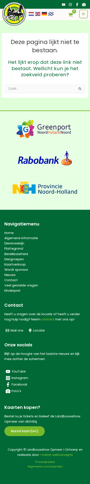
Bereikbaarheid (16, 254)
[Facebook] (77, 4)
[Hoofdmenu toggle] (83, 14)
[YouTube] (63, 4)
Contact (11, 280)
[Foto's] (84, 4)
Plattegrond (13, 248)
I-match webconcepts (56, 455)
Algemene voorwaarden (45, 466)
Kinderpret (12, 290)
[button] (24, 431)
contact (47, 319)
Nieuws (10, 275)
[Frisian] (51, 14)
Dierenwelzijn (14, 243)
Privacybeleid (45, 462)
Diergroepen (14, 259)
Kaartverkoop (15, 264)
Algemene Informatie (21, 238)
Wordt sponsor (16, 269)
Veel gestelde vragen (21, 285)
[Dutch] (31, 14)
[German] (44, 14)
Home (9, 233)
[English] (38, 14)
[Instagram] (70, 4)
